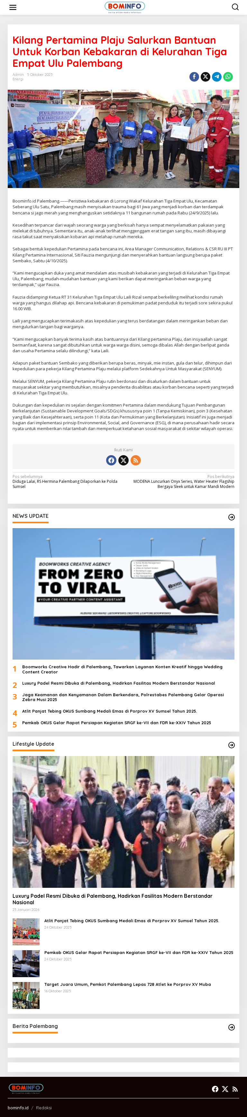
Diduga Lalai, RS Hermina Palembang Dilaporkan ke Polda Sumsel (65, 481)
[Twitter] (123, 460)
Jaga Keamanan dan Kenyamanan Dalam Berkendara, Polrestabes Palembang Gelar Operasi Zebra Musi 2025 (123, 697)
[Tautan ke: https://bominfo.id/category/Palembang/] (231, 1027)
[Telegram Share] (217, 77)
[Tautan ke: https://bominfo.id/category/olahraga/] (231, 517)
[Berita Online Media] (125, 7)
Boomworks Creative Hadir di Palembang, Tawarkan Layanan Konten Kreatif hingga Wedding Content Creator (122, 669)
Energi (18, 79)
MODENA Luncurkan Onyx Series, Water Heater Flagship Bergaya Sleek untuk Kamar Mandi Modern (183, 481)
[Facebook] (111, 460)
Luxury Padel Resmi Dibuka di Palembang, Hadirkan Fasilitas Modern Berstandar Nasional (118, 683)
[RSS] (136, 460)
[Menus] (13, 7)
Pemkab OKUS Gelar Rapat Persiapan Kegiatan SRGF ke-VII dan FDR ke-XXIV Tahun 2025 (116, 722)
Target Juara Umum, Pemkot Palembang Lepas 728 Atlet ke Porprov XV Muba (127, 984)
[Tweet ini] (205, 77)
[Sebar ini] (194, 77)
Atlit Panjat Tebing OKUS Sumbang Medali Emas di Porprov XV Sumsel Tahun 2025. (109, 711)
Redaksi (44, 1107)
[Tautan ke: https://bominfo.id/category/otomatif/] (231, 745)
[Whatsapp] (228, 77)
